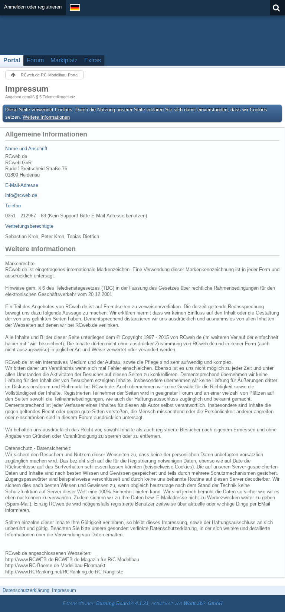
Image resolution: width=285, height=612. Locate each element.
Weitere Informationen (46, 117)
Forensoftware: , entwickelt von (142, 603)
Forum (35, 60)
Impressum (64, 590)
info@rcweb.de (21, 195)
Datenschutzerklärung (26, 590)
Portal (11, 60)
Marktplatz (64, 60)
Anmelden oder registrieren (33, 7)
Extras (92, 60)
